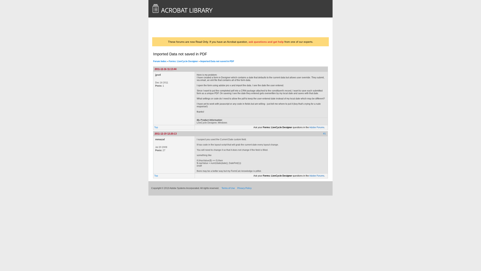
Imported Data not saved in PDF (217, 61)
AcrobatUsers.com (168, 27)
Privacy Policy (244, 188)
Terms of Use (228, 188)
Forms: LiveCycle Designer (183, 61)
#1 (324, 133)
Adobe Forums (316, 127)
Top (156, 127)
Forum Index (159, 61)
